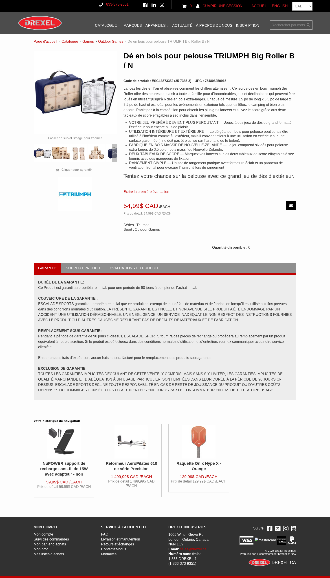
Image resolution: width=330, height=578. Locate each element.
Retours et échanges (117, 544)
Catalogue (106, 25)
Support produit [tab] (83, 268)
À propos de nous (214, 25)
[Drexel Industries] (40, 23)
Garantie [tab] (47, 268)
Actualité (182, 25)
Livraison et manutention (120, 539)
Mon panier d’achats (50, 544)
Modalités (109, 554)
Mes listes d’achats (49, 554)
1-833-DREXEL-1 (182, 559)
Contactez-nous (113, 549)
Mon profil (41, 549)
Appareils (155, 25)
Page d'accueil (45, 41)
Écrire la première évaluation (146, 192)
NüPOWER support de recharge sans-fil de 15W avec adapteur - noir (64, 468)
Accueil (259, 6)
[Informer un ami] (291, 205)
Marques (132, 25)
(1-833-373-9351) (182, 563)
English (280, 6)
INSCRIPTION (247, 25)
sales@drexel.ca (193, 549)
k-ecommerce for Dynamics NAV (276, 554)
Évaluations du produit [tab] (134, 268)
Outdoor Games (110, 41)
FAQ (104, 534)
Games (88, 41)
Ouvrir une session (222, 6)
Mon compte (43, 534)
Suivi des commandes (51, 539)
